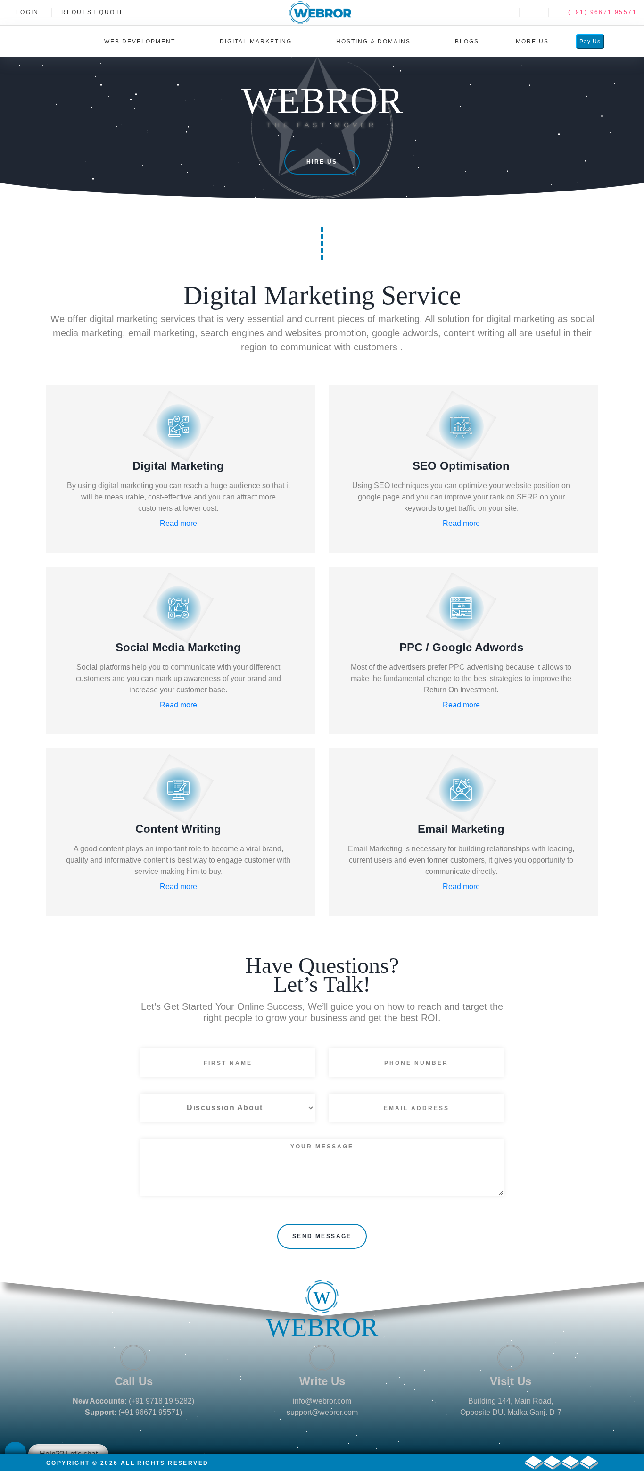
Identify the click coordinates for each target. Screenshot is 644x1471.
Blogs (467, 41)
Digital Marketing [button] (257, 41)
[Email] (532, 12)
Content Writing (178, 829)
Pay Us (590, 41)
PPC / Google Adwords (461, 647)
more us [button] (533, 41)
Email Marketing (461, 829)
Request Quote (92, 12)
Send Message (322, 1236)
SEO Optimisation (461, 465)
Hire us (322, 161)
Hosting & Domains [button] (374, 41)
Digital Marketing (178, 465)
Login (26, 12)
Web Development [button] (141, 41)
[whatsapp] (504, 12)
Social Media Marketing (178, 647)
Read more (178, 523)
